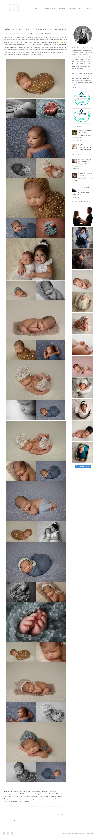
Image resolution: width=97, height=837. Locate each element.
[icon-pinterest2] (12, 833)
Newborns (48, 33)
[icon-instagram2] (8, 833)
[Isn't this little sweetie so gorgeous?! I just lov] (82, 301)
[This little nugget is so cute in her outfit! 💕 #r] (82, 366)
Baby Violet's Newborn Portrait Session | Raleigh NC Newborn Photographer (82, 162)
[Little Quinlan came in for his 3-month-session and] (82, 237)
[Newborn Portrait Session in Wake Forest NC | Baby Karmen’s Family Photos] (74, 189)
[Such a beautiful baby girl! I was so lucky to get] (82, 452)
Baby (42, 33)
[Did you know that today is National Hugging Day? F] (82, 409)
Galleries (62, 8)
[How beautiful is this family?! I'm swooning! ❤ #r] (82, 215)
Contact (89, 8)
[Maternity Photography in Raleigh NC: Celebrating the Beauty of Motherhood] (74, 132)
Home (29, 8)
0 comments (30, 33)
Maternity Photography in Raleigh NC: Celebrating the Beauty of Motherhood (82, 134)
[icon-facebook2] (4, 833)
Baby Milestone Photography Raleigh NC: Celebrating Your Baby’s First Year (81, 148)
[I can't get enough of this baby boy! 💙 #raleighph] (82, 387)
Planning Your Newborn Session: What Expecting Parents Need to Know (82, 177)
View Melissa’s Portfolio (36, 806)
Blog (80, 8)
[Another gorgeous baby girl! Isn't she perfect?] (82, 280)
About (37, 8)
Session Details (49, 8)
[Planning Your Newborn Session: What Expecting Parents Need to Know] (74, 175)
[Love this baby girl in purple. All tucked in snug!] (82, 258)
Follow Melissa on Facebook (53, 806)
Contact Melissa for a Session (18, 806)
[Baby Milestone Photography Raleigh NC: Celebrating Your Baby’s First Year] (74, 146)
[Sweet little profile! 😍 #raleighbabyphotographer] (82, 344)
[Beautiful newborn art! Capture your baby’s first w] (82, 430)
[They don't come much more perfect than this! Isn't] (82, 323)
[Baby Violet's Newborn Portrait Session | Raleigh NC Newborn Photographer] (74, 161)
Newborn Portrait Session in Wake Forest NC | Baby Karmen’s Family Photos (82, 191)
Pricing (72, 8)
